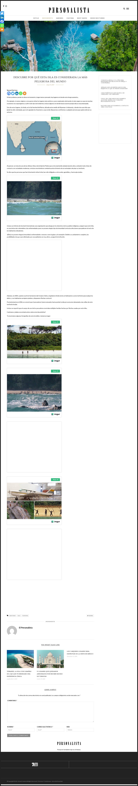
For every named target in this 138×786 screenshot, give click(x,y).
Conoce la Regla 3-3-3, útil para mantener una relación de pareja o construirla (114, 82)
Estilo (36, 18)
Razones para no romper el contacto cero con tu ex (115, 106)
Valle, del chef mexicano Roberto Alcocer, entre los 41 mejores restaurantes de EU (113, 100)
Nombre (10, 727)
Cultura (70, 18)
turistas (25, 615)
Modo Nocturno (97, 18)
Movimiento (47, 18)
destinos (13, 615)
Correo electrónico (45, 727)
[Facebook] (9, 93)
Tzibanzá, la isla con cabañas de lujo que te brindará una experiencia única (19, 674)
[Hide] (1, 33)
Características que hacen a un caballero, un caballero (112, 93)
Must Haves (82, 18)
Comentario (12, 700)
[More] (24, 93)
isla (19, 615)
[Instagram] (6, 6)
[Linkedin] (16, 93)
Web (68, 727)
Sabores (59, 18)
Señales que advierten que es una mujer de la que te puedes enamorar (114, 88)
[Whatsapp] (20, 93)
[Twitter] (13, 93)
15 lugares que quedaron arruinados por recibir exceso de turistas (50, 674)
